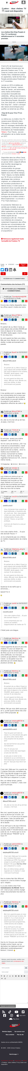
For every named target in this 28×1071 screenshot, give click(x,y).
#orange (23, 148)
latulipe (15, 468)
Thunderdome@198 (19, 296)
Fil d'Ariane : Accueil (7, 1060)
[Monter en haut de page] (15, 301)
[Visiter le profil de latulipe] (1, 468)
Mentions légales (7, 1031)
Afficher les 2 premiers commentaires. (15, 290)
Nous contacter (10, 1034)
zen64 (14, 603)
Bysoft (14, 352)
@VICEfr (4, 146)
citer (5, 301)
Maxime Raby (23, 265)
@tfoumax (11, 143)
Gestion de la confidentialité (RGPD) (11, 1042)
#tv (27, 148)
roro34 (14, 496)
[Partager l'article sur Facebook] (7, 270)
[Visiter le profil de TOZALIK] (1, 430)
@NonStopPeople (17, 144)
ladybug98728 (17, 721)
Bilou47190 (16, 315)
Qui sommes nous (20, 1031)
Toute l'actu (17, 1060)
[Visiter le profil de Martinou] (1, 639)
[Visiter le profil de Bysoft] (1, 353)
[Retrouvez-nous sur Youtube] (17, 1012)
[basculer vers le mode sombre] (6, 2)
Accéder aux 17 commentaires (14, 278)
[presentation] (1, 976)
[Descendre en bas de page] (13, 301)
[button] (1, 976)
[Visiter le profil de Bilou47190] (1, 316)
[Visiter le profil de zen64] (1, 604)
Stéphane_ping (17, 549)
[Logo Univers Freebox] (14, 2)
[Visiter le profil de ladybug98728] (1, 721)
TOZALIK (15, 430)
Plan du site (20, 1034)
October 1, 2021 (16, 154)
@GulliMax (17, 143)
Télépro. (4, 132)
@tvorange (18, 148)
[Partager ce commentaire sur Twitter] (9, 301)
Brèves (25, 1060)
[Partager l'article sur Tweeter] (3, 270)
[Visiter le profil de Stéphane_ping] (1, 549)
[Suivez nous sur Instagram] (12, 1015)
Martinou (15, 638)
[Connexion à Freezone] (24, 2)
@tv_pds (12, 148)
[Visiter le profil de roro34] (1, 497)
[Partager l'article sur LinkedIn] (11, 270)
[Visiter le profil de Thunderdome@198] (1, 297)
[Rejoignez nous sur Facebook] (5, 1015)
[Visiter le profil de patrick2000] (1, 844)
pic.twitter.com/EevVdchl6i (9, 149)
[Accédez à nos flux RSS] (4, 1012)
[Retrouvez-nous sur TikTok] (10, 1012)
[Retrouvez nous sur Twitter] (23, 1012)
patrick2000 (16, 844)
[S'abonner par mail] (15, 270)
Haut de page (13, 1054)
